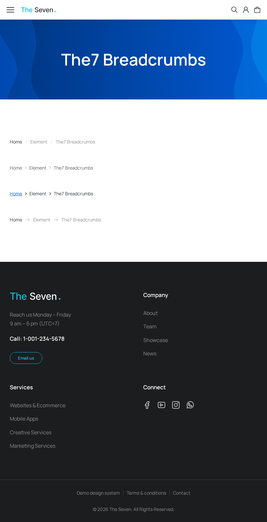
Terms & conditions (146, 493)
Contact (181, 493)
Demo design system (98, 493)
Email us (26, 358)
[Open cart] (257, 10)
